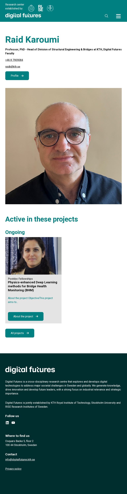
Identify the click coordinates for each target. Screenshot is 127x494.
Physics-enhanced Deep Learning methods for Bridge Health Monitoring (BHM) (32, 286)
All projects (17, 333)
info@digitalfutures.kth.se (20, 459)
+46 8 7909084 (14, 60)
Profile (15, 75)
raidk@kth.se (12, 66)
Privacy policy (13, 468)
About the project (23, 316)
